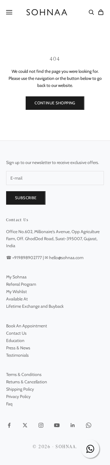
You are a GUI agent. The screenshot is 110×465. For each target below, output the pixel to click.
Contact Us (16, 333)
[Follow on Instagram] (41, 425)
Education (15, 340)
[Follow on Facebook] (9, 425)
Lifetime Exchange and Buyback (35, 306)
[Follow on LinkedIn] (73, 425)
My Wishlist (16, 291)
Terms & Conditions (24, 374)
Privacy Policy (18, 396)
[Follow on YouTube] (57, 425)
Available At (17, 299)
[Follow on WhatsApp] (89, 425)
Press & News (18, 348)
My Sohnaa (16, 277)
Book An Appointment (26, 326)
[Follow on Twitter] (25, 425)
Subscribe (26, 197)
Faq (9, 404)
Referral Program (21, 284)
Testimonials (17, 355)
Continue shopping (55, 102)
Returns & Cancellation (26, 382)
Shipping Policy (20, 389)
